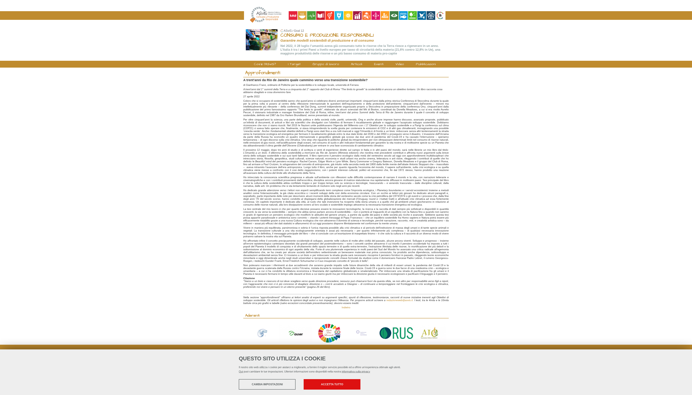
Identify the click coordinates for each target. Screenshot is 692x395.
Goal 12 (299, 30)
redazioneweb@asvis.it (399, 300)
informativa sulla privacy (356, 371)
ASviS (288, 30)
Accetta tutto (332, 384)
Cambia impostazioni (267, 384)
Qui (241, 371)
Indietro (346, 307)
